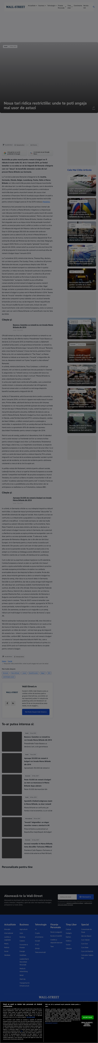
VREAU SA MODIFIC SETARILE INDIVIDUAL (87, 1024)
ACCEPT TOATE (87, 1017)
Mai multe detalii (31, 1017)
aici (21, 1031)
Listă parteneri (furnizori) (51, 1023)
